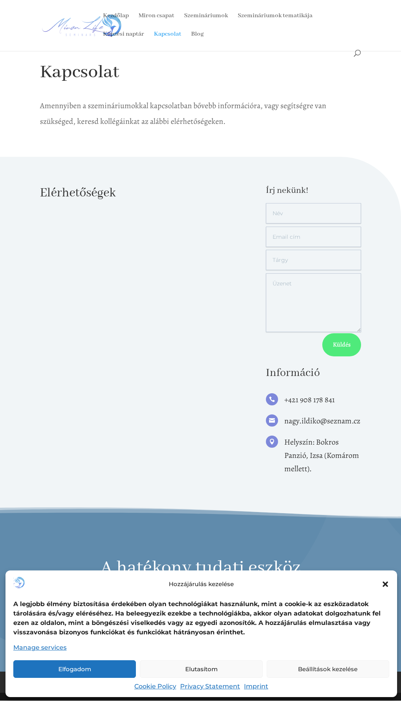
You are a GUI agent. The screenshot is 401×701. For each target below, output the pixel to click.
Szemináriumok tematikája (275, 16)
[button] (385, 584)
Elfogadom (74, 669)
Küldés (341, 344)
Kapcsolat (167, 34)
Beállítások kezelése (328, 669)
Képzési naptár (123, 34)
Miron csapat (156, 16)
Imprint (256, 686)
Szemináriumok (206, 16)
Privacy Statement (210, 686)
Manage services (40, 647)
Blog (197, 34)
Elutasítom (201, 669)
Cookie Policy (155, 686)
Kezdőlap (116, 16)
